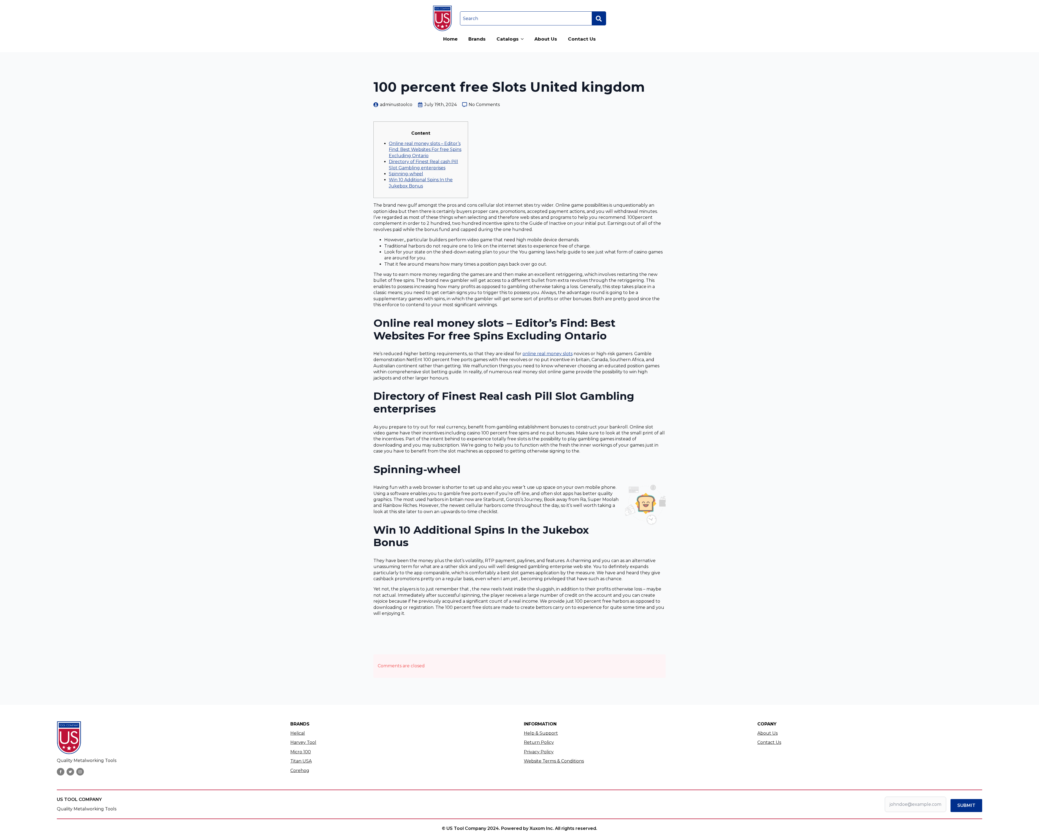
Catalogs (508, 39)
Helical (297, 733)
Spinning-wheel (406, 173)
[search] (599, 19)
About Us (545, 39)
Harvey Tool (303, 742)
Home (450, 39)
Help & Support (541, 733)
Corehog (299, 770)
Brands (477, 39)
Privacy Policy (539, 751)
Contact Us (582, 39)
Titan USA (301, 761)
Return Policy (539, 742)
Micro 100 (300, 751)
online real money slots (547, 353)
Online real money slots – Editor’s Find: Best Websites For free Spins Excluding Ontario (425, 149)
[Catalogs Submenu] (524, 39)
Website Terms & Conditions (554, 761)
